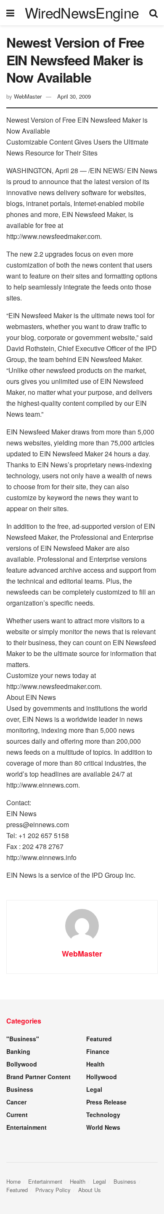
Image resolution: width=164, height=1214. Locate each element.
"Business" (22, 1038)
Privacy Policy (53, 1190)
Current (17, 1114)
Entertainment (26, 1127)
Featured (99, 1038)
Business (19, 1089)
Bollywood (21, 1064)
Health (95, 1064)
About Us (89, 1190)
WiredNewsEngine (82, 12)
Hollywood (101, 1076)
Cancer (16, 1102)
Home (13, 1181)
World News (103, 1127)
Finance (97, 1051)
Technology (103, 1114)
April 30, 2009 (74, 96)
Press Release (106, 1102)
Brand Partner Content (38, 1076)
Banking (18, 1051)
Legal (94, 1089)
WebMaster (28, 96)
